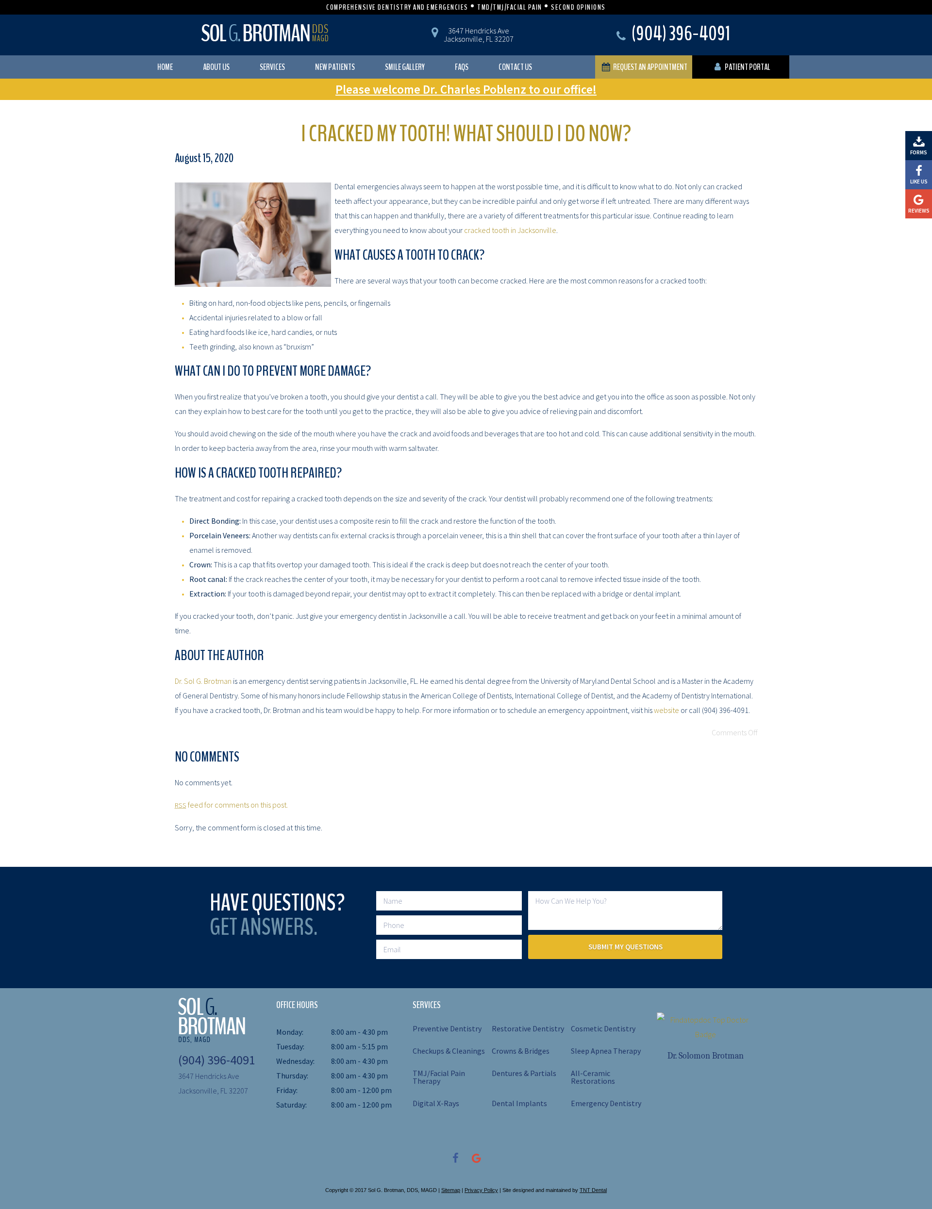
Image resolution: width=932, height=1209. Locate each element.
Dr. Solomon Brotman (705, 1056)
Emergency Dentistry (606, 1103)
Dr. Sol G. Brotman (203, 681)
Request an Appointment (649, 67)
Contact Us (515, 67)
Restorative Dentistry (528, 1028)
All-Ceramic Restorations (593, 1077)
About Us (216, 67)
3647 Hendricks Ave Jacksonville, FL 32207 (479, 35)
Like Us (919, 181)
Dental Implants (519, 1103)
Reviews (919, 210)
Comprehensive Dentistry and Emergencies (397, 7)
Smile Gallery (405, 67)
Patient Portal (747, 67)
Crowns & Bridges (520, 1051)
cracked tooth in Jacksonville (510, 230)
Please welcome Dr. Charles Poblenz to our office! (466, 89)
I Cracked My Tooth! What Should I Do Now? (466, 133)
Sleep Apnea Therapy (606, 1051)
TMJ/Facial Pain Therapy (439, 1077)
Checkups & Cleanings (449, 1051)
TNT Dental (593, 1190)
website (666, 710)
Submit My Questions (625, 946)
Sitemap (450, 1190)
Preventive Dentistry (447, 1028)
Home (165, 67)
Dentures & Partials (524, 1073)
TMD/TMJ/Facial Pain (509, 7)
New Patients (335, 67)
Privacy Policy (481, 1190)
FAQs (461, 67)
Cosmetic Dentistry (603, 1028)
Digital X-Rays (436, 1103)
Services (272, 67)
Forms (918, 152)
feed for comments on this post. (231, 805)
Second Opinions (578, 7)
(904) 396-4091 (680, 35)
